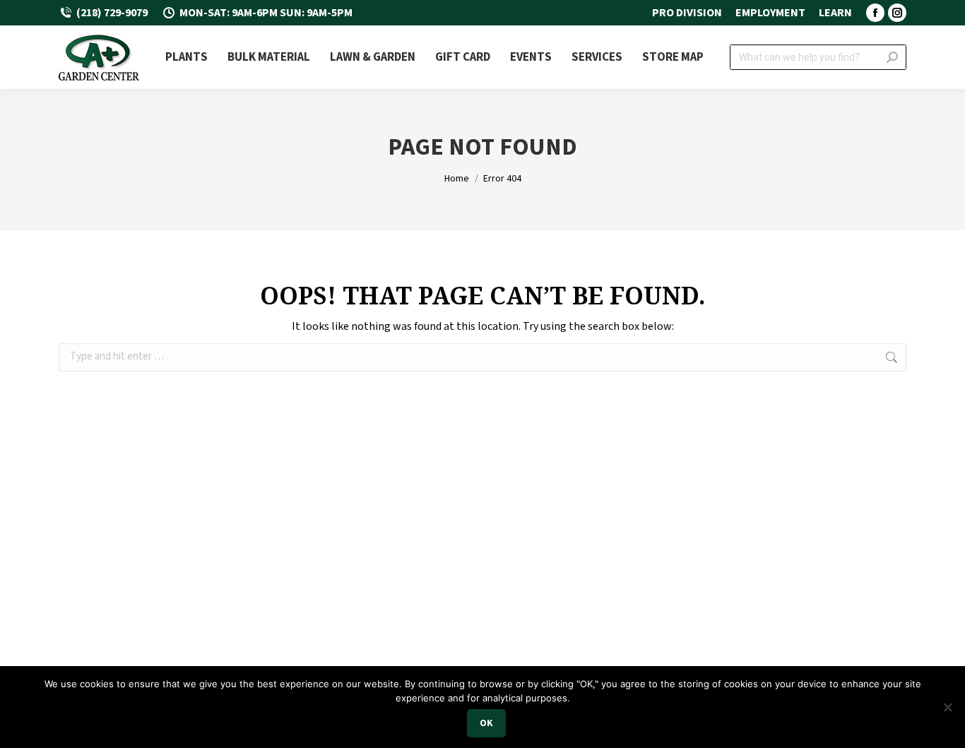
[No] (947, 707)
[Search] (892, 57)
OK (486, 723)
